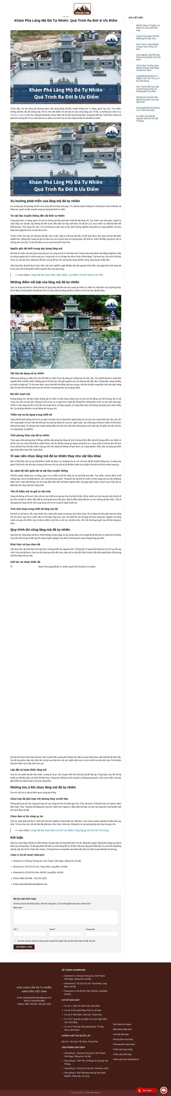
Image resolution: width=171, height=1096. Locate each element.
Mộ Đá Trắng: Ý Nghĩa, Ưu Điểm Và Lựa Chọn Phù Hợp (148, 27)
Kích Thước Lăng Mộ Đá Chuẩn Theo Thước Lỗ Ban (147, 46)
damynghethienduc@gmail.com (37, 998)
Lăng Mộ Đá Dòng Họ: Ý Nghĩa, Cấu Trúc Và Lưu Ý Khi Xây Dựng (148, 78)
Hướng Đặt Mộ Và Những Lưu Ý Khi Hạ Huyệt (147, 109)
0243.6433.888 (38, 1001)
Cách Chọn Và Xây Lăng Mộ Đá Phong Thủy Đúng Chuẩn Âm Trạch (147, 67)
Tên (16, 929)
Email (52, 929)
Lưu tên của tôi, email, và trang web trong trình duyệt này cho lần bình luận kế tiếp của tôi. (56, 941)
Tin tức (145, 6)
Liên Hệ (156, 6)
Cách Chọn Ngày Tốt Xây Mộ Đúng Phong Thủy (147, 37)
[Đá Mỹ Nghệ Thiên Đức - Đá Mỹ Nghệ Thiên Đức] (82, 9)
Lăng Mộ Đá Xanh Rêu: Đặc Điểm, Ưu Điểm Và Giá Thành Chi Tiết (67, 275)
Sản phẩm (46, 6)
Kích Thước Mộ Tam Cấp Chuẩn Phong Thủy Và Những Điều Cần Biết (147, 89)
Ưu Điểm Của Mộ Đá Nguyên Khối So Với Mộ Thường (147, 118)
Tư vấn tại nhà (104, 6)
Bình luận (18, 908)
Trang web (90, 929)
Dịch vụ (61, 6)
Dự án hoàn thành (126, 6)
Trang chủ (16, 6)
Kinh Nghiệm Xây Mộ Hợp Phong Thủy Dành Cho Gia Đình (148, 57)
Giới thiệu (32, 6)
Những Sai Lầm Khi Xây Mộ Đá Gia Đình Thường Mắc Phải (147, 99)
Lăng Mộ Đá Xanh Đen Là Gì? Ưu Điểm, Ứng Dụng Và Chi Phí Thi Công (70, 830)
